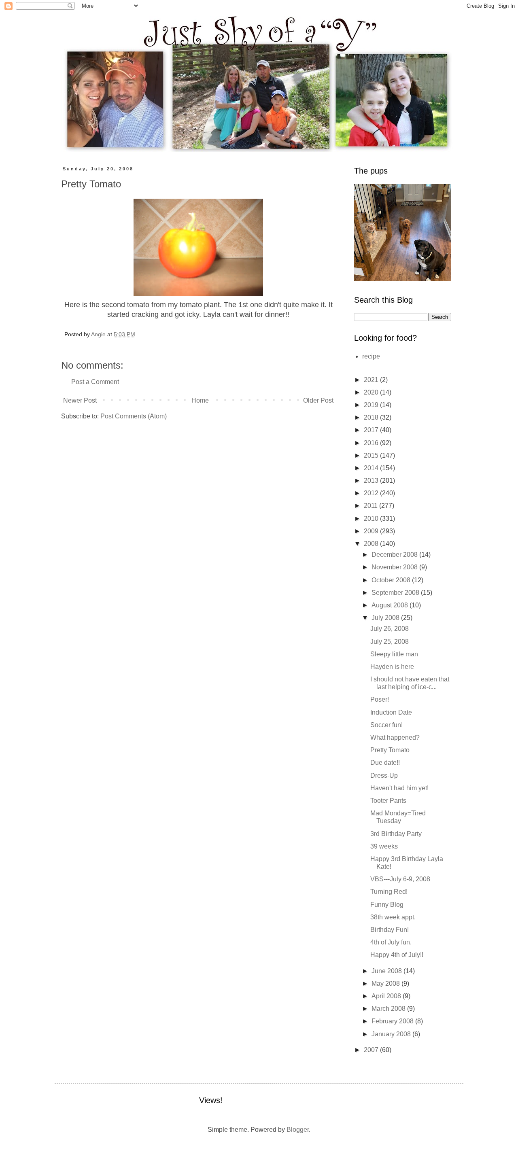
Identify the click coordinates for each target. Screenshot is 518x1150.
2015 (372, 455)
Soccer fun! (386, 724)
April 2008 (387, 996)
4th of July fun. (391, 942)
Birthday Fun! (389, 929)
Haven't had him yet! (399, 788)
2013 (372, 480)
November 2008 (395, 567)
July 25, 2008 (389, 641)
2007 (372, 1049)
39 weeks (384, 846)
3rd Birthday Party (396, 833)
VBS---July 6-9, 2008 (400, 879)
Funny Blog (386, 904)
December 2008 (395, 554)
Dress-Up (384, 775)
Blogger (298, 1129)
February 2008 (393, 1021)
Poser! (379, 699)
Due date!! (385, 762)
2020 (372, 392)
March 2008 (389, 1008)
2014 (372, 468)
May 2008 (386, 983)
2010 (372, 518)
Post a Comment (95, 381)
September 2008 (396, 592)
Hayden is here (392, 666)
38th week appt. (393, 917)
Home (200, 400)
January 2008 (392, 1034)
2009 (372, 531)
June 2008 (387, 971)
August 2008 (391, 605)
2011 (371, 505)
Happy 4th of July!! (396, 954)
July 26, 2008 (389, 628)
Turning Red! (389, 891)
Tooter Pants (388, 800)
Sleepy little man (394, 654)
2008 (372, 543)
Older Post (318, 400)
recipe (371, 356)
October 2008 (392, 580)
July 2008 (386, 617)
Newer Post (80, 400)
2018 (372, 417)
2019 (372, 404)
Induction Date (391, 712)
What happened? (395, 737)
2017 (372, 429)
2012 (372, 493)
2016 (372, 442)
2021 (372, 379)
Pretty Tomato (390, 750)
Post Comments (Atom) (133, 416)
